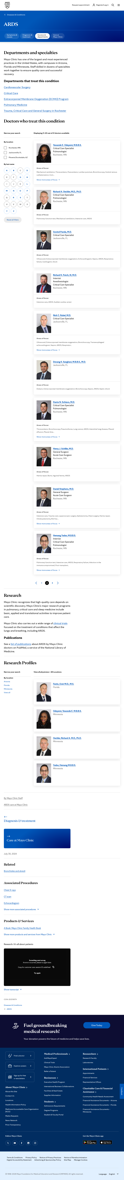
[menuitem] (12, 36)
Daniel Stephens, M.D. (63, 488)
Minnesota (8, 689)
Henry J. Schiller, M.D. (63, 448)
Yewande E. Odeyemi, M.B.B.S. (67, 145)
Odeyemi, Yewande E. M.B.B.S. (67, 711)
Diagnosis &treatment (27, 36)
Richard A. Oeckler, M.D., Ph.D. (67, 191)
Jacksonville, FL (15, 152)
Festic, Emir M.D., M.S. (63, 683)
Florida (7, 685)
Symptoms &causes (12, 36)
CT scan (7, 896)
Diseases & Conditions (16, 15)
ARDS (11, 24)
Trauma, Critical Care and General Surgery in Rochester (35, 110)
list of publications (21, 643)
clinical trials (60, 623)
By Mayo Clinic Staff (13, 798)
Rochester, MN (14, 148)
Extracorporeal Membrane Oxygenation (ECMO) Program (36, 98)
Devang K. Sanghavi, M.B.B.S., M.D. (69, 361)
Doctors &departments (43, 36)
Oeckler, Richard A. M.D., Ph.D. (67, 738)
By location (8, 142)
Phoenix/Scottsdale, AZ (18, 157)
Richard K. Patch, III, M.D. (65, 275)
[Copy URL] (53, 967)
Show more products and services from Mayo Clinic (28, 934)
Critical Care (11, 93)
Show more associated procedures (20, 909)
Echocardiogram (11, 903)
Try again (37, 973)
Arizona (7, 681)
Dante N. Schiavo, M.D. (64, 402)
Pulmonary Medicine (15, 104)
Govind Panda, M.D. (62, 231)
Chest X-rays (10, 890)
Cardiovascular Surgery (17, 87)
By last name (9, 164)
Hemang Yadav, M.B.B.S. (64, 535)
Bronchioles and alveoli (14, 871)
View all (7, 692)
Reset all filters (13, 220)
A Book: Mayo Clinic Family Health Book (22, 928)
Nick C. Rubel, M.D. (62, 315)
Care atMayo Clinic (58, 36)
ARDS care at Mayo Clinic (16, 804)
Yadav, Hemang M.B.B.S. (64, 765)
